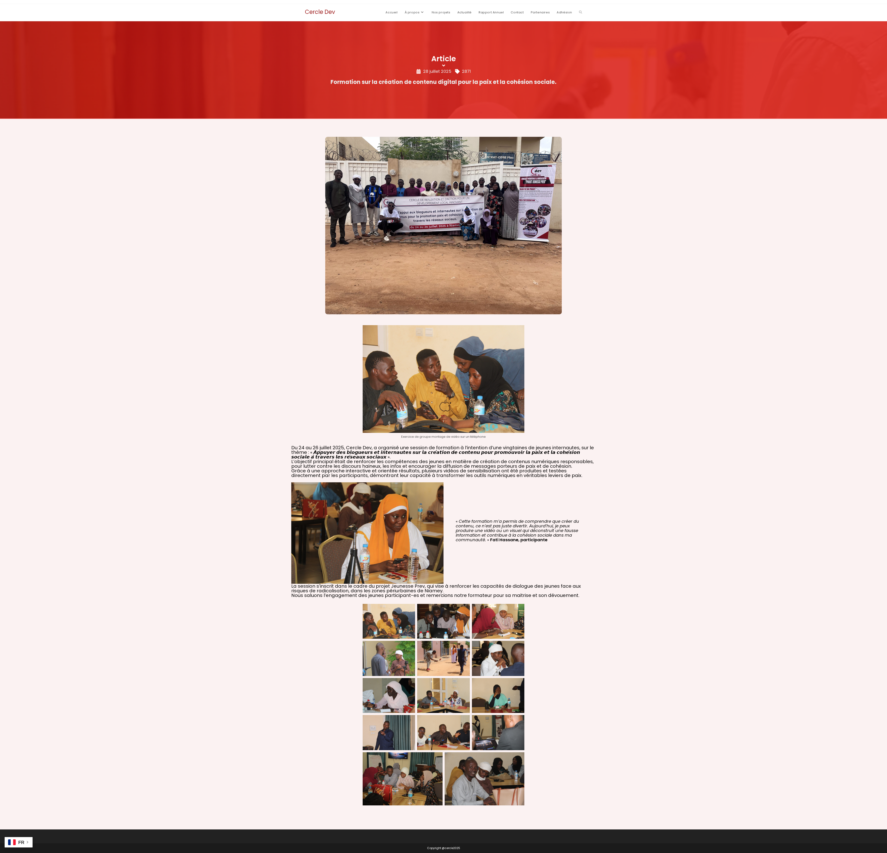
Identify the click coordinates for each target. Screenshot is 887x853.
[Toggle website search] (581, 12)
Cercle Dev (320, 12)
